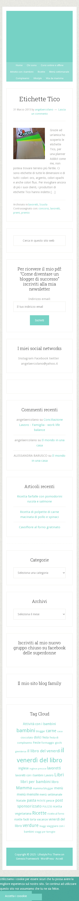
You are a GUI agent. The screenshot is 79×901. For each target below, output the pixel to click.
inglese (23, 768)
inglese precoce (37, 768)
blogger (40, 731)
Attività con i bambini (39, 724)
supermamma (39, 36)
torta (33, 819)
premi (16, 212)
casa (60, 731)
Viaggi (42, 826)
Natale (21, 800)
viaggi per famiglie (45, 831)
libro (55, 782)
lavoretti (33, 204)
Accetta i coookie (16, 896)
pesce (50, 800)
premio (25, 212)
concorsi (44, 208)
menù (58, 788)
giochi (58, 742)
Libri (59, 774)
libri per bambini (35, 781)
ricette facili (21, 819)
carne (51, 730)
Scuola (43, 204)
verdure (31, 825)
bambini (25, 730)
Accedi (59, 858)
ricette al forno (55, 813)
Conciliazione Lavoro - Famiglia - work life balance (41, 425)
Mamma (24, 788)
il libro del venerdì (43, 750)
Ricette (39, 813)
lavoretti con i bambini (29, 775)
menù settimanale (51, 794)
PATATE (41, 800)
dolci (38, 737)
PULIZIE (47, 806)
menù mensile (28, 794)
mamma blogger (43, 788)
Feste (37, 743)
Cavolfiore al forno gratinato (39, 527)
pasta (31, 800)
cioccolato (27, 737)
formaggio (48, 742)
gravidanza (20, 751)
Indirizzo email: (39, 299)
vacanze (42, 819)
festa (45, 737)
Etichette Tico (39, 99)
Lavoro (49, 775)
